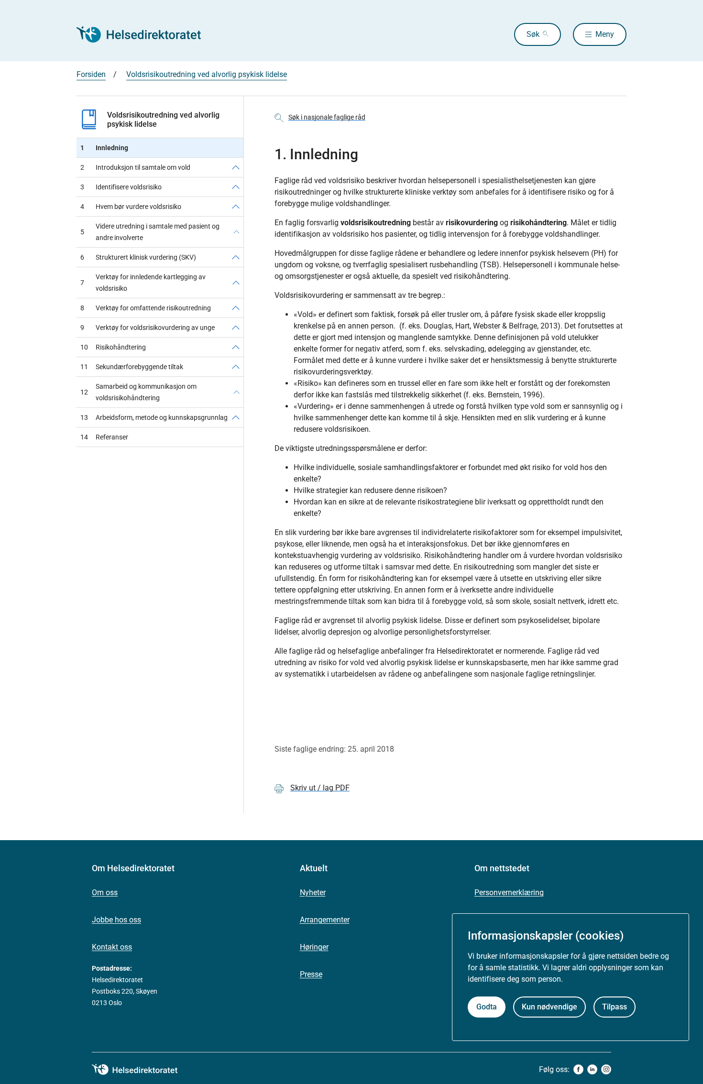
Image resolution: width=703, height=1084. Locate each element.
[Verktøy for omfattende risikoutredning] (235, 308)
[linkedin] (592, 1069)
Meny (604, 34)
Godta (486, 1006)
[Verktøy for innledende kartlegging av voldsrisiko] (236, 282)
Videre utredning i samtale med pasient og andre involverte (150, 231)
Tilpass (614, 1006)
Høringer (314, 947)
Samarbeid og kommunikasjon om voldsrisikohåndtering (138, 392)
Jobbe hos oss (116, 919)
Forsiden (91, 74)
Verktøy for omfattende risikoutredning (145, 308)
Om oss (105, 892)
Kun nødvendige (549, 1006)
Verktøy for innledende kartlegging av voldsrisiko (143, 282)
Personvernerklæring (509, 892)
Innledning (104, 148)
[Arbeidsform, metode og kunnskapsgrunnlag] (235, 417)
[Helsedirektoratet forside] (145, 34)
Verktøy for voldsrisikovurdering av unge (147, 327)
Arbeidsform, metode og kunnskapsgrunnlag (154, 417)
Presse (311, 974)
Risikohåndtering (113, 347)
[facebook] (578, 1069)
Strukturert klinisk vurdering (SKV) (138, 257)
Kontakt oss (112, 947)
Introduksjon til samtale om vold (135, 167)
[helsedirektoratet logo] (141, 1069)
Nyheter (313, 892)
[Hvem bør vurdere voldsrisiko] (235, 206)
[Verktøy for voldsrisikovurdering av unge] (235, 327)
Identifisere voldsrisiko (121, 187)
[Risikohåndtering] (235, 347)
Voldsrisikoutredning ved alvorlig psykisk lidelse (206, 74)
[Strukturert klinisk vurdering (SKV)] (235, 257)
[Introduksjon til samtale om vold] (235, 167)
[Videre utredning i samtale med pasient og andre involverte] (236, 231)
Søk (533, 34)
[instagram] (606, 1069)
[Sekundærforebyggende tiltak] (235, 366)
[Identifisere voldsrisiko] (235, 187)
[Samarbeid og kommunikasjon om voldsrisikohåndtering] (236, 392)
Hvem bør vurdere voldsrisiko (130, 206)
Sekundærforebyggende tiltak (131, 367)
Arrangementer (325, 919)
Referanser (104, 437)
